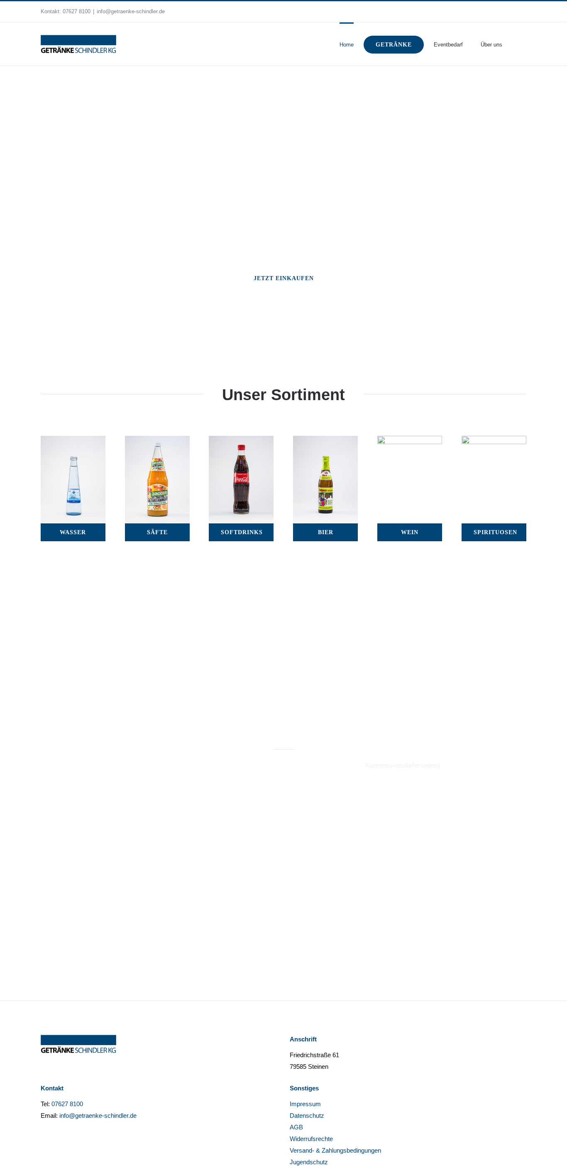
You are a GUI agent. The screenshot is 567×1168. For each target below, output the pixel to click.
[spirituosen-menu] (494, 441)
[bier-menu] (325, 441)
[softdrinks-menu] (241, 441)
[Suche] (514, 43)
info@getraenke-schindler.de (131, 11)
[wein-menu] (409, 441)
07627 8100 (76, 11)
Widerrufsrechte (311, 1138)
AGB (296, 1127)
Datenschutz (307, 1115)
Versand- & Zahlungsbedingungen (335, 1150)
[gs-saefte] (157, 441)
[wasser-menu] (73, 441)
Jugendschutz (309, 1162)
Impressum (305, 1103)
